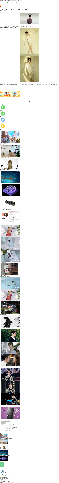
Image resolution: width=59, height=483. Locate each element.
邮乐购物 (3, 481)
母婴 (10, 0)
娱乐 (3, 0)
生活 (9, 0)
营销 (11, 0)
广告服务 (6, 481)
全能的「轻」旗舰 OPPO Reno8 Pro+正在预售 (4, 224)
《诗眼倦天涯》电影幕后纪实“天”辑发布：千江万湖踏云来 (6, 327)
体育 (4, 0)
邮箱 (12, 0)
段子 (17, 0)
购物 (20, 0)
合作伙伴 (5, 481)
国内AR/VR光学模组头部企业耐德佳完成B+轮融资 (5, 169)
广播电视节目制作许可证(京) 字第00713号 (4, 478)
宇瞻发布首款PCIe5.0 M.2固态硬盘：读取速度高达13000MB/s (7, 209)
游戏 (7, 0)
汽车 (19, 0)
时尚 (6, 0)
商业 (13, 0)
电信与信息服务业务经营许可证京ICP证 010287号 (5, 477)
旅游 (8, 0)
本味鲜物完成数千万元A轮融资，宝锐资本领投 (4, 157)
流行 (2, 0)
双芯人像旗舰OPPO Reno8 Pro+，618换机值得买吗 (5, 276)
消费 (18, 0)
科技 (21, 0)
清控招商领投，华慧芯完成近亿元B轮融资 (4, 143)
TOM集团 (1, 481)
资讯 (1, 0)
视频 (14, 0)
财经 (15, 0)
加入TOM (8, 481)
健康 (16, 0)
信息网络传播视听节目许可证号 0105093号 (4, 479)
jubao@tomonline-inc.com (15, 482)
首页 (0, 0)
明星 (5, 0)
